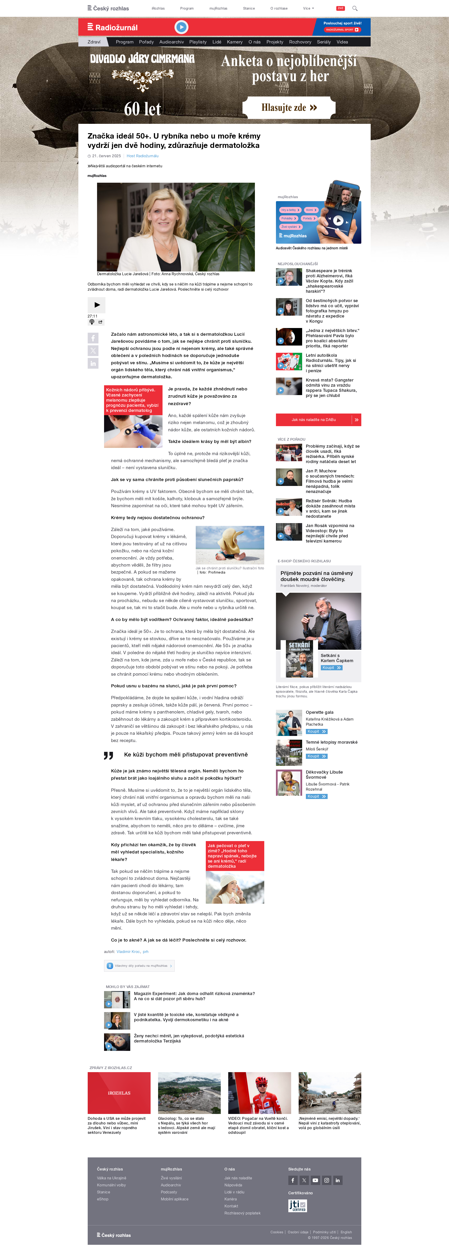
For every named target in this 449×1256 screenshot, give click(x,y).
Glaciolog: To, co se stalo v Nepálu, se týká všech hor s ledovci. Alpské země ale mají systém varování (186, 1125)
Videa (342, 41)
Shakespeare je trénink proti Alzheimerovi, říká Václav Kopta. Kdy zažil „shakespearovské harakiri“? (329, 281)
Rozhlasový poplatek (242, 1213)
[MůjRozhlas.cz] (97, 176)
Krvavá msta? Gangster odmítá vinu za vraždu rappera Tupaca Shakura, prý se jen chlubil (331, 388)
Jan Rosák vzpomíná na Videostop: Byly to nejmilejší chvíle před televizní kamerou (330, 533)
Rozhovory (300, 41)
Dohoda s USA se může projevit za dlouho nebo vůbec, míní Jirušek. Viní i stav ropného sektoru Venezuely (117, 1125)
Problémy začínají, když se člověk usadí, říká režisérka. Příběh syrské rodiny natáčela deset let (333, 454)
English (346, 1232)
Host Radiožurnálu (143, 156)
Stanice (249, 8)
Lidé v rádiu (234, 1192)
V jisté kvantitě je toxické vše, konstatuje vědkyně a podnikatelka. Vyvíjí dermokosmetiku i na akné (186, 1017)
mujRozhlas (219, 8)
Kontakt (231, 1206)
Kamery (235, 41)
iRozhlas (158, 8)
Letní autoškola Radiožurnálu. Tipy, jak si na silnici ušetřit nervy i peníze (331, 363)
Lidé (217, 41)
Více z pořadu (292, 439)
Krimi (309, 210)
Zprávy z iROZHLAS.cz (111, 1068)
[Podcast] (92, 322)
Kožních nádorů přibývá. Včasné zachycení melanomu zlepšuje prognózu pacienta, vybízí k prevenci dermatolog (132, 400)
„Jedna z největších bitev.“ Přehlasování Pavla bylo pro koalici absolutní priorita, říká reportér (333, 338)
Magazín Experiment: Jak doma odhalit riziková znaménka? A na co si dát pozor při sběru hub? (194, 996)
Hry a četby (289, 210)
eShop (102, 1199)
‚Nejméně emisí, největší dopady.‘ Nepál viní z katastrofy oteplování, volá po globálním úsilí (330, 1123)
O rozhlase (279, 8)
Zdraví (94, 41)
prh (145, 951)
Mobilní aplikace (175, 1199)
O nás (255, 41)
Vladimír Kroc (128, 951)
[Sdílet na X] (93, 350)
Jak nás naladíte (238, 1178)
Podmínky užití (324, 1232)
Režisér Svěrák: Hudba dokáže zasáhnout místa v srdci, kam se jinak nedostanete (330, 508)
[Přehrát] (96, 305)
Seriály (324, 41)
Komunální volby (111, 1185)
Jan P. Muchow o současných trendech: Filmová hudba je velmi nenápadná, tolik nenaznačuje (330, 481)
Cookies (277, 1232)
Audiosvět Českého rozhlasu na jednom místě (312, 248)
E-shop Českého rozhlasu (304, 561)
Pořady (146, 41)
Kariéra (230, 1199)
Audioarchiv (171, 41)
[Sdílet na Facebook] (93, 338)
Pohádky (287, 218)
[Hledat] (355, 8)
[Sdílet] (100, 322)
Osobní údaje (298, 1232)
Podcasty (169, 1192)
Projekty (275, 41)
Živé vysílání (289, 226)
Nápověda (233, 1185)
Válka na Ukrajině (111, 1178)
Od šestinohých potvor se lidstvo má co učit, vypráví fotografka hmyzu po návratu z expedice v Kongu (332, 311)
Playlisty (198, 41)
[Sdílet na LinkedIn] (93, 363)
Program (187, 8)
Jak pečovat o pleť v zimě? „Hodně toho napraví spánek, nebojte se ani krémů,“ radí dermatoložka (232, 856)
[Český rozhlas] (108, 8)
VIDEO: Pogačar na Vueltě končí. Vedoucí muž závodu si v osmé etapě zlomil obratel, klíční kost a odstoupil (258, 1125)
